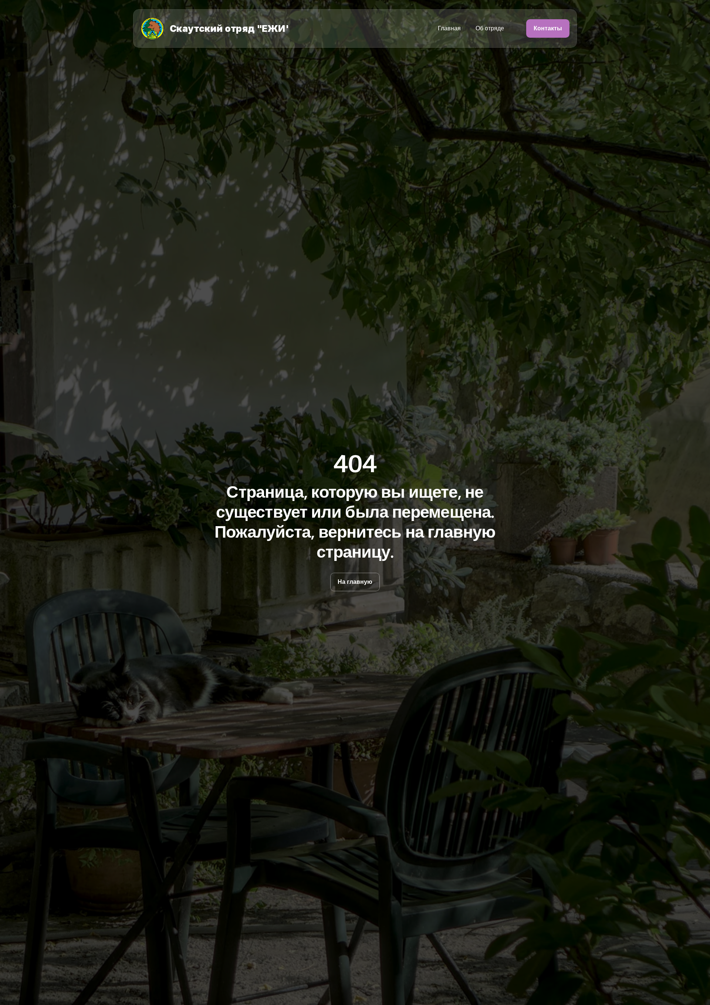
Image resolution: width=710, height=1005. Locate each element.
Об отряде (490, 28)
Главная (449, 28)
